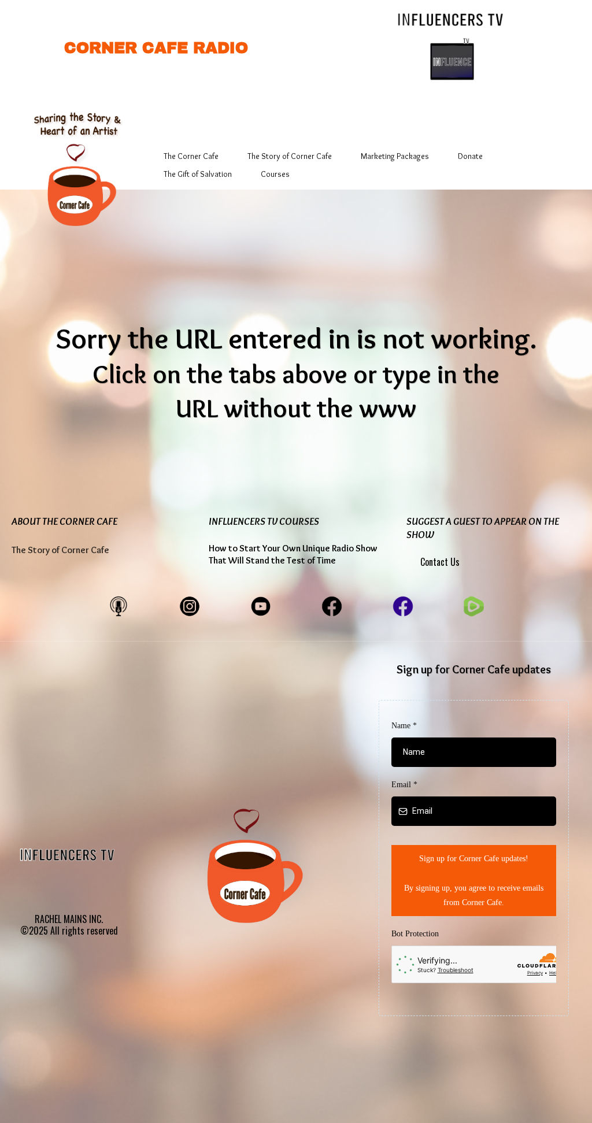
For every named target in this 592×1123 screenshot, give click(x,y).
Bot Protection (415, 933)
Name (404, 725)
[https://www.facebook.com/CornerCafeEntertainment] (331, 605)
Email (404, 784)
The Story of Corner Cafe (289, 156)
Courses (275, 174)
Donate (470, 156)
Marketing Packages (395, 156)
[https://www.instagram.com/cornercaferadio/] (189, 605)
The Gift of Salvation (198, 174)
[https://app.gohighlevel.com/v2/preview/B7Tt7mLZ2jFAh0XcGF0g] (75, 162)
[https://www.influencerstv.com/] (452, 18)
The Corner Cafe (191, 156)
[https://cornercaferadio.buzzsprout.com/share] (118, 605)
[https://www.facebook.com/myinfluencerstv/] (402, 605)
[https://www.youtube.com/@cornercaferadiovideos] (260, 605)
